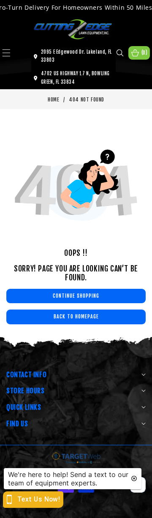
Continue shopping (76, 296)
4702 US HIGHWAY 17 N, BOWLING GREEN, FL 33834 (75, 78)
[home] (75, 508)
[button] (11, 53)
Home (53, 99)
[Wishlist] (45, 508)
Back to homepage (76, 316)
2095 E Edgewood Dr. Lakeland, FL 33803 (76, 56)
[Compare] (137, 508)
